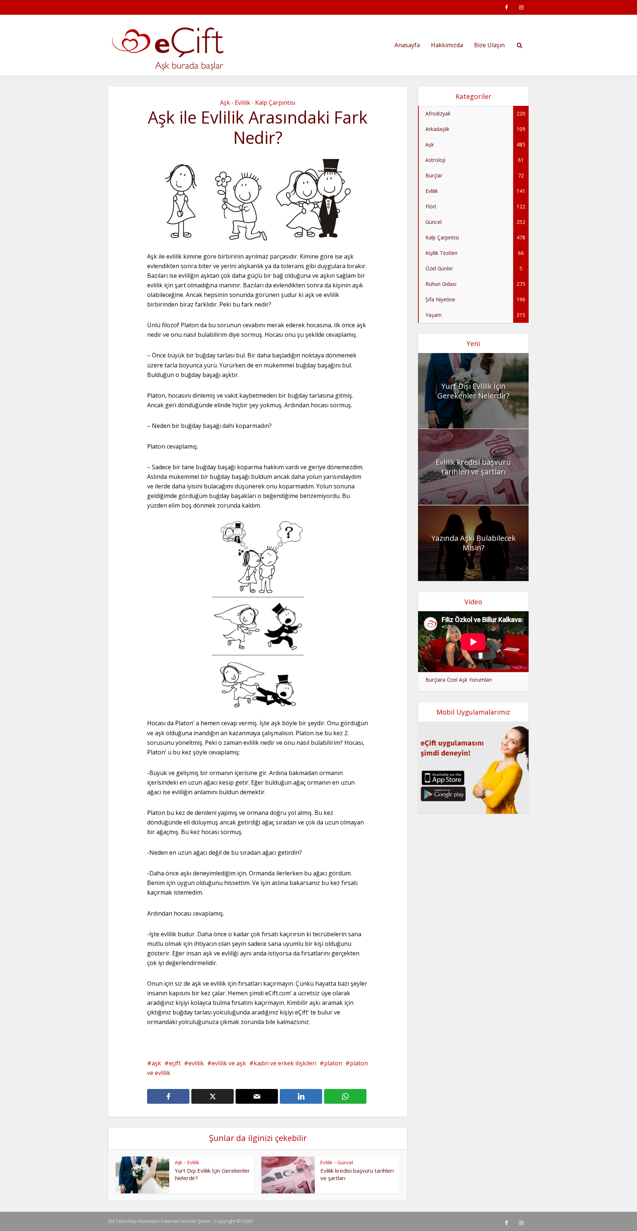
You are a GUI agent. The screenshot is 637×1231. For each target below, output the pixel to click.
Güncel (345, 1162)
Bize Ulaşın (489, 45)
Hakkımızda (447, 45)
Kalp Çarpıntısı (275, 102)
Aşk (225, 102)
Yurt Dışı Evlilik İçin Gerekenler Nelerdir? (473, 391)
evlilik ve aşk (229, 1063)
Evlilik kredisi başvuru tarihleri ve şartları (473, 467)
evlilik (196, 1063)
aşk (156, 1063)
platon (333, 1063)
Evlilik (242, 102)
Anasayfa (407, 45)
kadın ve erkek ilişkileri (285, 1063)
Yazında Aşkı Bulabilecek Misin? (473, 543)
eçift (175, 1063)
